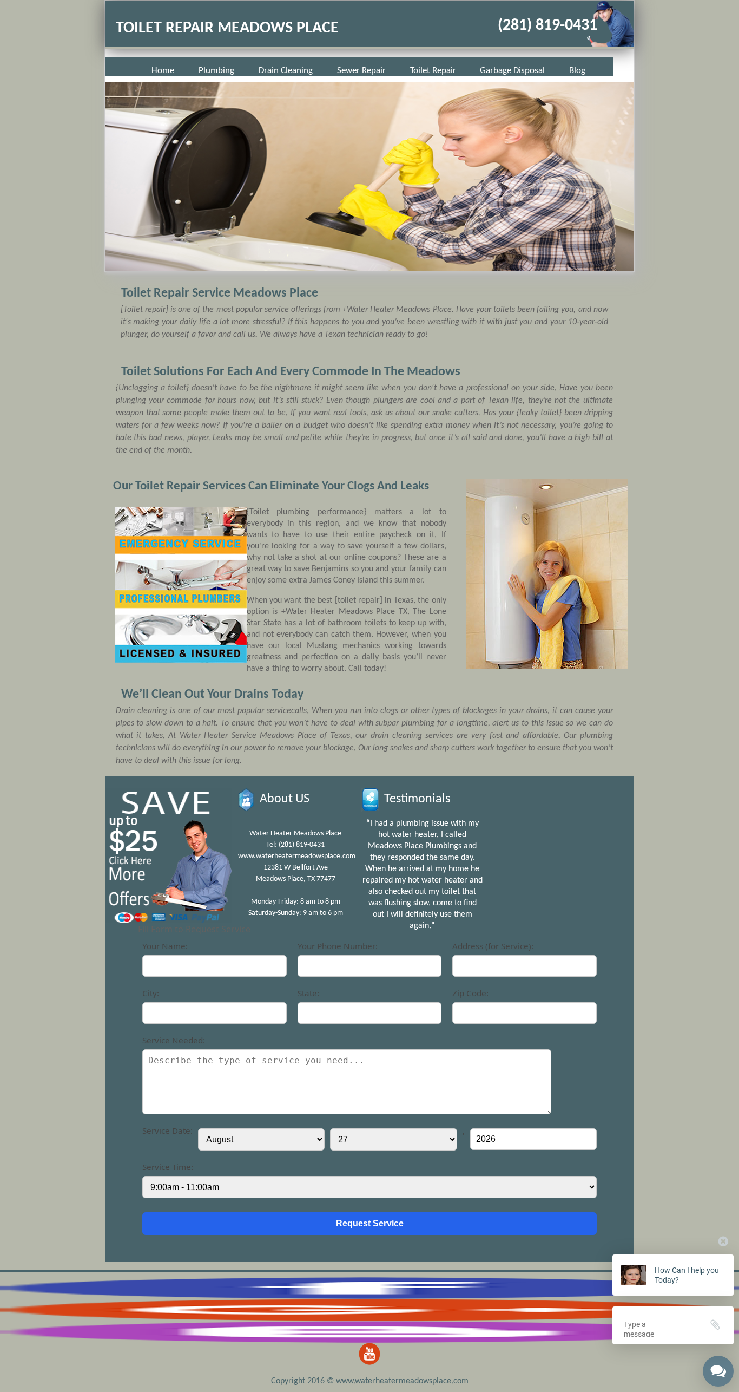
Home (162, 70)
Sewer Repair (361, 70)
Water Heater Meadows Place (295, 833)
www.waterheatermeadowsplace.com (296, 856)
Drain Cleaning (286, 70)
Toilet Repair (433, 70)
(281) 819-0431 (547, 25)
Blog (577, 70)
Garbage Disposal (512, 70)
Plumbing (216, 70)
